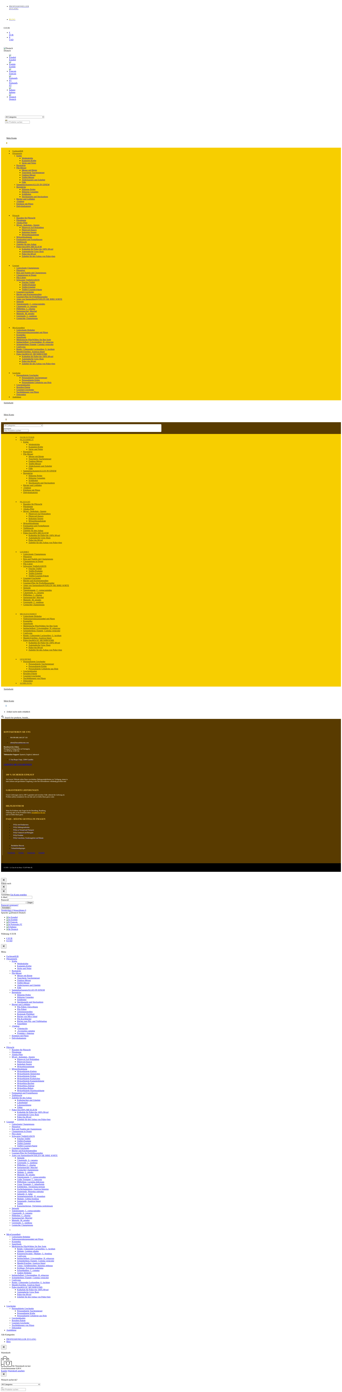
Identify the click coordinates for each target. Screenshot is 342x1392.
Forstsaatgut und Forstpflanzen (29, 239)
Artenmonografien (25, 1012)
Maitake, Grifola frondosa (28, 1199)
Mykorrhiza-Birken (25, 1088)
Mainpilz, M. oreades (25, 313)
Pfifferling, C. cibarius (25, 309)
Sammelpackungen (32, 184)
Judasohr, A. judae (25, 1194)
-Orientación (22, 1028)
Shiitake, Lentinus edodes (28, 1251)
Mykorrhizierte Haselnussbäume (30, 1090)
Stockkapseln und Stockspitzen (35, 196)
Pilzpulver (20, 270)
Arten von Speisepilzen (39, 299)
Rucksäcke (21, 165)
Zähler (20, 1107)
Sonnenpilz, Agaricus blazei (29, 1201)
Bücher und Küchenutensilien (29, 294)
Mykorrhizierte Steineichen (28, 1074)
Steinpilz (20, 301)
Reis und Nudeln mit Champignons (31, 273)
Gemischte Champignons (27, 318)
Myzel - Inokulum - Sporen (27, 225)
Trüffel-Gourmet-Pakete (32, 289)
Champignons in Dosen (26, 275)
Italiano (12, 92)
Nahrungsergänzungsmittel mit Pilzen (32, 332)
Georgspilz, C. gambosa (26, 316)
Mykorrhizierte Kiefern (27, 1071)
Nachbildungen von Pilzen (27, 392)
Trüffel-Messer (28, 177)
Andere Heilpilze (24, 1273)
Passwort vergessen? (9, 905)
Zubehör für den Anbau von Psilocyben (38, 256)
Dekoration (21, 394)
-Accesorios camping (26, 1031)
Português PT (13, 84)
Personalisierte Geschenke (27, 375)
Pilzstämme (21, 220)
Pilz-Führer (22, 1009)
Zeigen (30, 903)
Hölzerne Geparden (30, 192)
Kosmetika (21, 335)
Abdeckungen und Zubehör (33, 180)
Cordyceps (21, 347)
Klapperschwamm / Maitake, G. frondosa (34, 1253)
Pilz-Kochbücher (24, 1019)
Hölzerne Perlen (28, 189)
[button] (171, 717)
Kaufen (4, 1371)
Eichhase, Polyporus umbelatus (30, 1268)
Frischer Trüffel (28, 282)
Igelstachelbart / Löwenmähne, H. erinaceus (34, 342)
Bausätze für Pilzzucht (25, 218)
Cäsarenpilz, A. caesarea (26, 306)
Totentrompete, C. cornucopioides (30, 304)
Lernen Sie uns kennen (18, 764)
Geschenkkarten (23, 385)
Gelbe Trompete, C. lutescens (29, 1179)
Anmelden (6, 908)
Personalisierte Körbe (31, 380)
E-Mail (4, 897)
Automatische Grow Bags (33, 251)
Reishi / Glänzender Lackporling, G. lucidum (35, 349)
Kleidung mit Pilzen (24, 204)
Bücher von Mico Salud (27, 1016)
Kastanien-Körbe (29, 160)
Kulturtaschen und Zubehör (28, 1100)
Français (12, 74)
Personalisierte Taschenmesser (34, 378)
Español (12, 60)
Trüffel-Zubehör (28, 287)
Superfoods (21, 337)
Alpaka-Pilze (21, 223)
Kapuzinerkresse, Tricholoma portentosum (35, 1206)
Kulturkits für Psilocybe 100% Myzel (37, 249)
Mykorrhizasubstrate (30, 235)
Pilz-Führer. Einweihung (27, 1007)
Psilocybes (29, 247)
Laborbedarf (22, 1102)
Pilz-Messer (21, 168)
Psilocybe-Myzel (29, 254)
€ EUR (11, 33)
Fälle (24, 182)
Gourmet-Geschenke (25, 292)
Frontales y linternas (25, 1033)
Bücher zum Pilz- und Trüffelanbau (32, 1021)
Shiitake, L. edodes (25, 1172)
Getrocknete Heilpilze (25, 330)
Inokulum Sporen (29, 232)
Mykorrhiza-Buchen (25, 1083)
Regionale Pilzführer (25, 1014)
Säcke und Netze (29, 163)
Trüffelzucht (21, 242)
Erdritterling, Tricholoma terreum (31, 1187)
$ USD (11, 38)
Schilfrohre (26, 194)
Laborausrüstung (24, 1105)
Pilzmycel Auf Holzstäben (33, 227)
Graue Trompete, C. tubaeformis (30, 1184)
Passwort (5, 900)
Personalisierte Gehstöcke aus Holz (36, 382)
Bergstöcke (21, 187)
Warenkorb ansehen (16, 1371)
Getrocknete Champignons (27, 268)
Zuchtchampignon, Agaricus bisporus (33, 1189)
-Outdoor (20, 201)
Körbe (19, 156)
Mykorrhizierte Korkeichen (28, 1078)
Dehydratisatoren (23, 206)
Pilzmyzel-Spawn (29, 230)
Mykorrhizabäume (24, 237)
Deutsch (12, 99)
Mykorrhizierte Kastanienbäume (30, 1081)
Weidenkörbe (27, 158)
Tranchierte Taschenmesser (33, 172)
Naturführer (22, 1024)
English (12, 67)
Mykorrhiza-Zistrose (25, 1086)
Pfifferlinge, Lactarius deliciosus (30, 1182)
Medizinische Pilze (33, 339)
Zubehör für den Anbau (26, 244)
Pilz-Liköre (21, 277)
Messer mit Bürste (29, 170)
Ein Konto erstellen (18, 895)
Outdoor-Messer (29, 175)
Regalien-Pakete (23, 387)
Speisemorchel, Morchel (26, 311)
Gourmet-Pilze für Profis (32, 297)
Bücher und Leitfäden (25, 199)
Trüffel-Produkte (29, 285)
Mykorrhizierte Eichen (26, 1076)
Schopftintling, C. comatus (28, 1270)
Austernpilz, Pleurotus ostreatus (30, 1191)
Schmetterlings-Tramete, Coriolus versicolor (34, 344)
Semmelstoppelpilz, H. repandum (31, 1196)
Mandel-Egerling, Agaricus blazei (30, 352)
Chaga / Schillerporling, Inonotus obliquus (35, 1265)
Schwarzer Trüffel (28, 280)
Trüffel (20, 1203)
